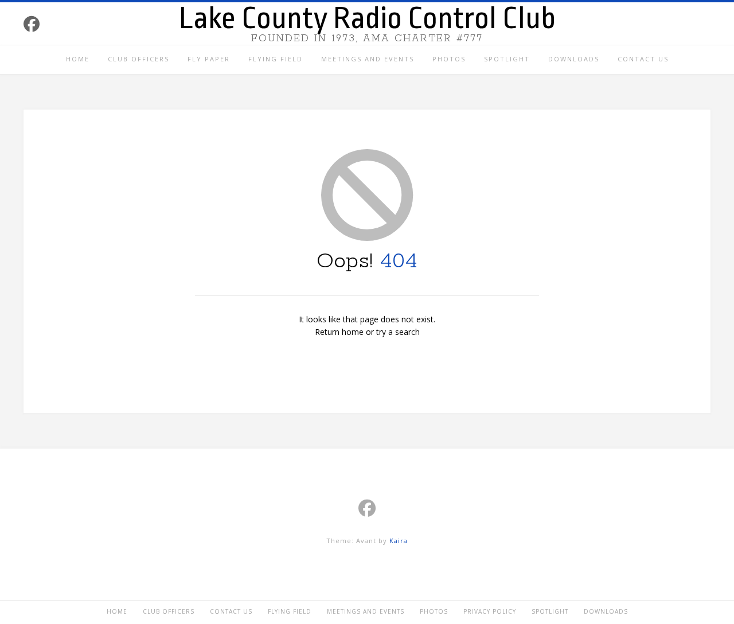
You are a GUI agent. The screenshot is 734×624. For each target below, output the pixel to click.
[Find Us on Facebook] (31, 24)
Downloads (573, 58)
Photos (449, 58)
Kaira (398, 540)
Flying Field (275, 58)
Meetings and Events (367, 58)
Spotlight (507, 58)
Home (77, 58)
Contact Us (643, 58)
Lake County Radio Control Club (367, 18)
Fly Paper (209, 58)
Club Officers (138, 58)
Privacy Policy (489, 611)
